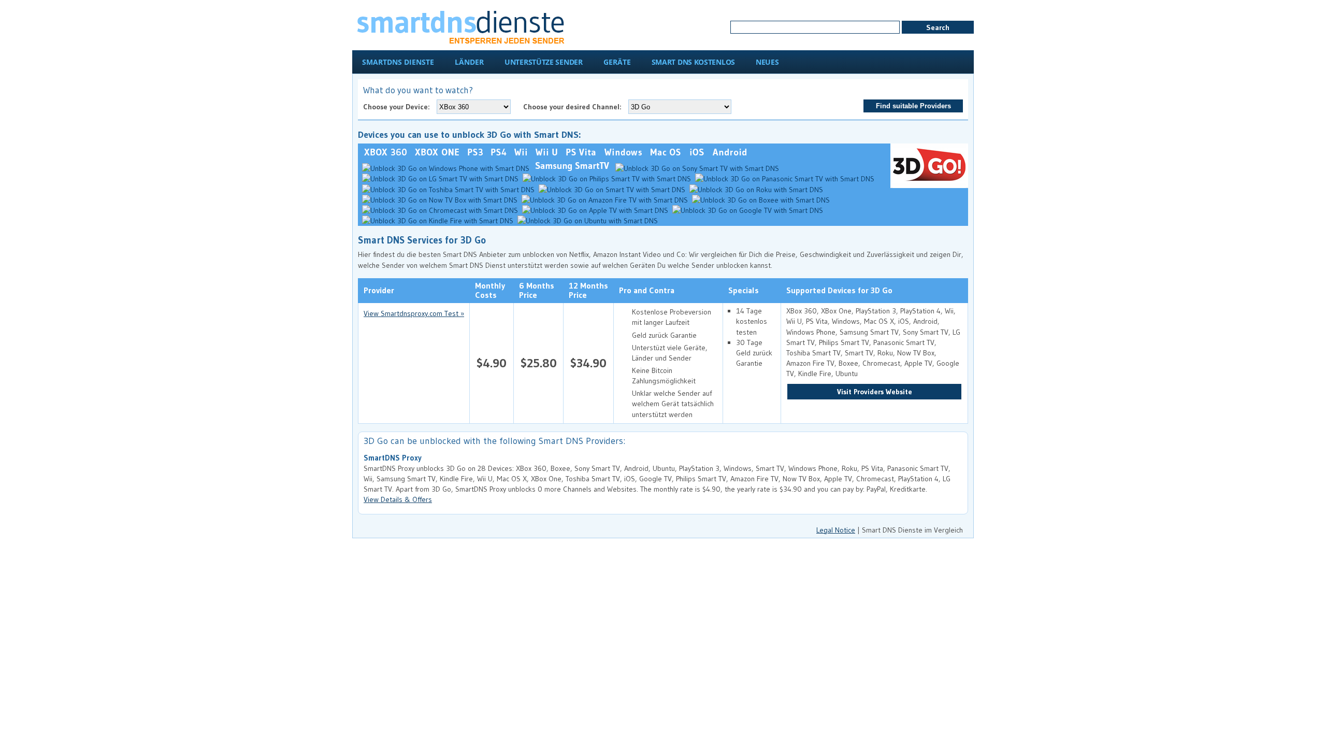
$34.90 (588, 362)
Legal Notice (835, 530)
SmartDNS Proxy (393, 458)
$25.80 (539, 362)
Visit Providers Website (874, 391)
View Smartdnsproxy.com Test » (414, 313)
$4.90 (492, 362)
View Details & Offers (398, 499)
